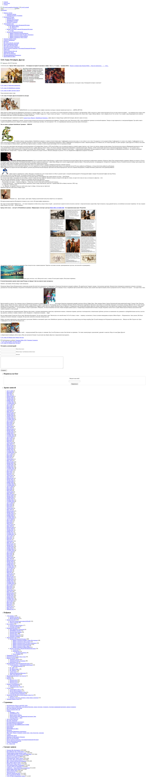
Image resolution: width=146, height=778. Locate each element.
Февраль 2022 (10, 461)
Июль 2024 (9, 422)
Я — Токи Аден (11, 743)
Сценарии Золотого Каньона (17, 693)
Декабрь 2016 (10, 546)
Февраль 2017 (10, 543)
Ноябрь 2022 (10, 449)
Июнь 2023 (9, 440)
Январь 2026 (10, 397)
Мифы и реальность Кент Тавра (21, 645)
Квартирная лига (14, 662)
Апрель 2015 (10, 573)
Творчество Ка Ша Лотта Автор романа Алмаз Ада (20, 695)
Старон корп (13, 671)
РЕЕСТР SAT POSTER (10, 53)
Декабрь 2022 (10, 448)
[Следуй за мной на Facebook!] (10, 7)
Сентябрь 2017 (10, 534)
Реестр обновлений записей (11, 44)
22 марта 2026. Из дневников (14, 766)
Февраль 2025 (10, 412)
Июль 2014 (9, 586)
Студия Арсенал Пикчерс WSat (18, 692)
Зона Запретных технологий (17, 629)
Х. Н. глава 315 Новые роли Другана (10, 343)
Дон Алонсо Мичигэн (12, 719)
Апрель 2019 (10, 508)
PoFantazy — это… (15, 712)
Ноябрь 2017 (10, 531)
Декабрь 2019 (10, 497)
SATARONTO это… (15, 713)
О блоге (6, 4)
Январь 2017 (10, 545)
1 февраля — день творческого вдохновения (18, 768)
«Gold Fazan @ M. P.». (15, 689)
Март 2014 (9, 591)
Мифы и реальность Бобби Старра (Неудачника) (25, 640)
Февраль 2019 (10, 511)
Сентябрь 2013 (10, 599)
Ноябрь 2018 (10, 515)
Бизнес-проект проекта (16, 715)
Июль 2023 (9, 438)
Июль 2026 (9, 392)
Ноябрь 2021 (10, 466)
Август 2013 (10, 601)
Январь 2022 (10, 463)
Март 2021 (9, 476)
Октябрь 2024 (10, 418)
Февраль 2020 (10, 494)
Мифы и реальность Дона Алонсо (18, 37)
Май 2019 (9, 507)
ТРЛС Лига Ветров (15, 674)
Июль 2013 (9, 602)
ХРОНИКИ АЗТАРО (12, 21)
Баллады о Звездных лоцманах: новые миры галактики (24, 697)
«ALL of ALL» (10, 615)
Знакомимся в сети (11, 655)
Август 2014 (10, 584)
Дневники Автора (11, 14)
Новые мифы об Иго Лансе (14, 769)
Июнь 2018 (9, 522)
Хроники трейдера (14, 626)
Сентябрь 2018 (10, 517)
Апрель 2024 (10, 426)
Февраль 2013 (10, 609)
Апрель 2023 (10, 442)
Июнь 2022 (9, 456)
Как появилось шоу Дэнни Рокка (15, 751)
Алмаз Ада (12, 696)
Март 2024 (9, 427)
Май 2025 (9, 408)
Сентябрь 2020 (10, 485)
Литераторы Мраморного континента (16, 731)
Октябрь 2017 (10, 532)
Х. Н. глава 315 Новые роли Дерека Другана (12, 337)
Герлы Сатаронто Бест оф (10, 51)
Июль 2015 (9, 569)
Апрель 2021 (10, 475)
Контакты (6, 41)
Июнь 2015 (9, 571)
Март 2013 (9, 608)
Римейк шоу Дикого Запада (14, 763)
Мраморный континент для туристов (16, 675)
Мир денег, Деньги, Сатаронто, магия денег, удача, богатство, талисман (25, 732)
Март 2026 (9, 395)
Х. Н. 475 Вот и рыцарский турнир (16, 776)
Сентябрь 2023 (10, 436)
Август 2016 (10, 552)
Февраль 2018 (10, 527)
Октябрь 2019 (10, 500)
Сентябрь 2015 (10, 567)
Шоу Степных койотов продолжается (16, 761)
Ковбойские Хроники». (42, 118)
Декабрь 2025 (10, 399)
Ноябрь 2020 (10, 482)
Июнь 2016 (9, 554)
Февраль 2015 (10, 576)
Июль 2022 (9, 455)
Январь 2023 (10, 446)
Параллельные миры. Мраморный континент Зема (23, 716)
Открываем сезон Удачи (16, 686)
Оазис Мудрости (14, 685)
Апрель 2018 (10, 524)
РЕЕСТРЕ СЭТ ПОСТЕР (57, 207)
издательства (16, 651)
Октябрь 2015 (10, 565)
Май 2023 (9, 441)
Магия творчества (14, 618)
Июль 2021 (9, 471)
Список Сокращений (9, 40)
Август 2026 (10, 390)
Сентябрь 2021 (10, 468)
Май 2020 (9, 490)
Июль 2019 (9, 504)
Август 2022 (10, 453)
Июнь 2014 (9, 587)
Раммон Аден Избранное (13, 684)
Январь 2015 (10, 578)
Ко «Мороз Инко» (14, 26)
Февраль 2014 (10, 593)
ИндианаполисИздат (21, 652)
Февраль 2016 (10, 560)
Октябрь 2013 (10, 598)
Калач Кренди (10, 726)
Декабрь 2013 (10, 595)
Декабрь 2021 (10, 464)
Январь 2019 (10, 512)
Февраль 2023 (10, 445)
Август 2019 (10, 502)
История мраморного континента (12, 55)
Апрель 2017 (10, 541)
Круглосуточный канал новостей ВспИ (20, 621)
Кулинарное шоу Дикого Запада (15, 758)
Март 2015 (9, 575)
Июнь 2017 (9, 538)
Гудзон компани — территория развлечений (21, 665)
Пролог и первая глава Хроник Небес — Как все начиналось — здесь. (89, 65)
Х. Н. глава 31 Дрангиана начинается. (11, 85)
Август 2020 (10, 486)
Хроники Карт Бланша (13, 19)
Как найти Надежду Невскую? (12, 47)
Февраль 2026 (10, 396)
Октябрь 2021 (10, 467)
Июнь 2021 (9, 472)
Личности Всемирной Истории (15, 32)
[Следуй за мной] (24, 7)
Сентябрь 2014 (10, 583)
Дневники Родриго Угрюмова (14, 15)
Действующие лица (9, 23)
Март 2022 (9, 460)
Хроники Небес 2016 (21, 340)
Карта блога (7, 3)
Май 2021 (9, 474)
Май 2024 (9, 425)
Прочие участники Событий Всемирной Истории (20, 29)
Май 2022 (9, 457)
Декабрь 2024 (10, 415)
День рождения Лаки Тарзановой (15, 765)
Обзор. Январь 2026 (12, 770)
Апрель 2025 (10, 410)
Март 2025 (9, 411)
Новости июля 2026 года (13, 757)
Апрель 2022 (10, 459)
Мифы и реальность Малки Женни (19, 36)
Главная (6, 2)
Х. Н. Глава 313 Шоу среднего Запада (11, 341)
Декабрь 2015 (10, 563)
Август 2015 (10, 568)
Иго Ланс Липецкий (12, 720)
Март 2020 (9, 493)
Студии (12, 30)
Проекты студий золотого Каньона (16, 737)
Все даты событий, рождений (11, 43)
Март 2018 (9, 526)
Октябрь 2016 (10, 549)
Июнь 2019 (9, 505)
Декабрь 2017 (10, 530)
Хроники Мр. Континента (13, 750)
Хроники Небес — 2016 (16, 717)
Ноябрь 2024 (10, 416)
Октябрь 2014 (10, 582)
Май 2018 (9, 523)
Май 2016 (9, 556)
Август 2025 (10, 404)
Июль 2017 (9, 537)
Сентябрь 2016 (10, 550)
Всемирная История (9, 17)
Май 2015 (9, 572)
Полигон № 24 (13, 681)
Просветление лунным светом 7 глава (16, 752)
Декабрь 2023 (10, 431)
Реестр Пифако (17, 654)
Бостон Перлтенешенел (16, 691)
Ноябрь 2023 (10, 433)
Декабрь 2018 (10, 513)
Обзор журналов (14, 622)
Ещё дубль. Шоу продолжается (15, 759)
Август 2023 (10, 437)
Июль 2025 (9, 405)
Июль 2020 (9, 487)
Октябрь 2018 (10, 516)
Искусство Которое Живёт (13, 774)
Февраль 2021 (10, 478)
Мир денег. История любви (11, 45)
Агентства (15, 650)
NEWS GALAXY (11, 620)
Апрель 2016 (10, 557)
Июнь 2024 (9, 423)
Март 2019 (9, 509)
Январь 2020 (10, 496)
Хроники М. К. (11, 18)
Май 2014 (9, 588)
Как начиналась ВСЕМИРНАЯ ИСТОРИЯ (18, 724)
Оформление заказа (9, 52)
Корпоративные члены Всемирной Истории (18, 25)
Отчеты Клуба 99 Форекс (16, 625)
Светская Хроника (17, 666)
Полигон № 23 (13, 680)
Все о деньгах (10, 624)
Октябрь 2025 (10, 401)
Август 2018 (10, 519)
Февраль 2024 (10, 429)
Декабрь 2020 (10, 481)
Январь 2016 (10, 561)
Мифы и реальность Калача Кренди (19, 33)
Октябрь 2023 (10, 434)
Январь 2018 (10, 528)
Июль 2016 (9, 553)
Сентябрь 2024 (10, 419)
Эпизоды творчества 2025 (13, 773)
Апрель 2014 (10, 590)
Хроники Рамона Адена (10, 38)
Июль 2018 (9, 520)
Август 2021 (10, 470)
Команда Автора (8, 13)
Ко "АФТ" (12, 667)
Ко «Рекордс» (13, 28)
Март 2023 (9, 444)
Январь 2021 (10, 479)
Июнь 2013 (9, 603)
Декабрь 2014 (10, 579)
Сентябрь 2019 (10, 501)
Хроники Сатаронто (12, 22)
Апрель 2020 (10, 492)
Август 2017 (10, 535)
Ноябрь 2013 (10, 597)
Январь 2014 (10, 594)
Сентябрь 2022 (10, 452)
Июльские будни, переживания (15, 755)
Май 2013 (9, 605)
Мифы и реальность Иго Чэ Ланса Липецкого (21, 34)
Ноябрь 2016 (10, 548)
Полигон (9, 678)
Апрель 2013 (10, 606)
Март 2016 (9, 558)
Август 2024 (10, 421)
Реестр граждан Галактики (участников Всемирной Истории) (20, 48)
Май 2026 (9, 393)
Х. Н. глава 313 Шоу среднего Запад (10, 90)
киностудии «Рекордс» (30, 118)
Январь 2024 (10, 430)
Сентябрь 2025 (10, 403)
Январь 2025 (10, 414)
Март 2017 (9, 542)
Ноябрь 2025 (10, 400)
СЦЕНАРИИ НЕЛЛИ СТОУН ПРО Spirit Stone (19, 754)
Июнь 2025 (9, 407)
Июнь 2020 (9, 489)
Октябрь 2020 (10, 483)
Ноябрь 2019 (10, 498)
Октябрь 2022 (10, 451)
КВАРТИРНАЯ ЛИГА (9, 56)
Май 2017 (9, 539)
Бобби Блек (7, 49)
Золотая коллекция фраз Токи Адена (16, 656)
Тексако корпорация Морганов (18, 673)
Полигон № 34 (13, 682)
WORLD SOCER (14, 617)
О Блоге (9, 677)
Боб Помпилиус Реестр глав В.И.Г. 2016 (17, 705)
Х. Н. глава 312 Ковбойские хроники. (10, 88)
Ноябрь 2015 (10, 564)
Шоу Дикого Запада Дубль (13, 762)
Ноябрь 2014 (10, 580)
